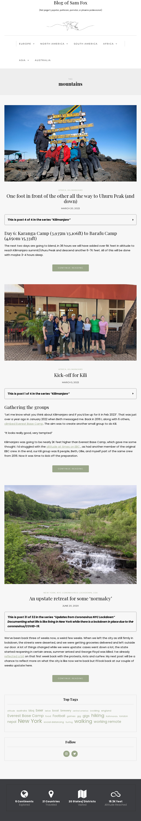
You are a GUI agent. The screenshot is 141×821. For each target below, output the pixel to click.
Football (59, 716)
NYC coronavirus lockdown (74, 593)
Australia (43, 60)
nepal (11, 722)
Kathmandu (112, 716)
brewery (66, 710)
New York (50, 593)
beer (39, 710)
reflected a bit (14, 656)
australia (22, 710)
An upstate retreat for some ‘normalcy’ (70, 598)
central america (80, 710)
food (48, 716)
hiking (97, 715)
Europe (25, 43)
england (106, 710)
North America (52, 43)
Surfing (69, 722)
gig (79, 716)
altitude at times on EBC (63, 447)
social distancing (54, 722)
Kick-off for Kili (70, 375)
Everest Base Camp (25, 715)
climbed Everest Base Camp (23, 424)
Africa (108, 43)
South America (86, 43)
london (123, 716)
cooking (95, 710)
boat (55, 710)
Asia (22, 60)
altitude (11, 710)
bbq (31, 710)
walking (83, 721)
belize (48, 710)
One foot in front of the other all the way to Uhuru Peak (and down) (70, 198)
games (71, 716)
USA (95, 593)
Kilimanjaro (75, 190)
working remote (107, 721)
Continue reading (70, 268)
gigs (86, 715)
